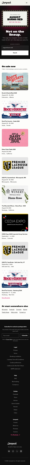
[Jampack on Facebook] (9, 451)
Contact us (22, 312)
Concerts (18, 309)
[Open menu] (26, 2)
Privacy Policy (9, 339)
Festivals (11, 309)
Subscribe (25, 335)
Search (15, 53)
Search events (15, 44)
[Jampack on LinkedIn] (21, 451)
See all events (6, 298)
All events (5, 309)
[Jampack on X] (17, 451)
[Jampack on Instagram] (13, 451)
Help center (14, 312)
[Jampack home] (6, 2)
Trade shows (5, 312)
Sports (25, 309)
